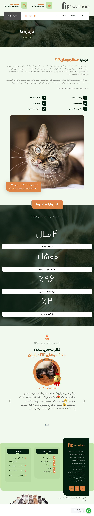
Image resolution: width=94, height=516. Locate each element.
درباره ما (49, 468)
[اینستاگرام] (26, 16)
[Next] (84, 401)
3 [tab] (48, 425)
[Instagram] (71, 488)
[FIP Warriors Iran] (30, 38)
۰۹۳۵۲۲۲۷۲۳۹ (47, 472)
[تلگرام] (35, 16)
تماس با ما (49, 465)
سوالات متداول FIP (46, 461)
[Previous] (9, 401)
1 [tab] (45, 425)
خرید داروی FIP (47, 458)
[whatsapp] (77, 488)
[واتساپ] (30, 16)
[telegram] (82, 488)
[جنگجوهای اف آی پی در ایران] (75, 5)
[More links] (56, 16)
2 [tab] (47, 425)
